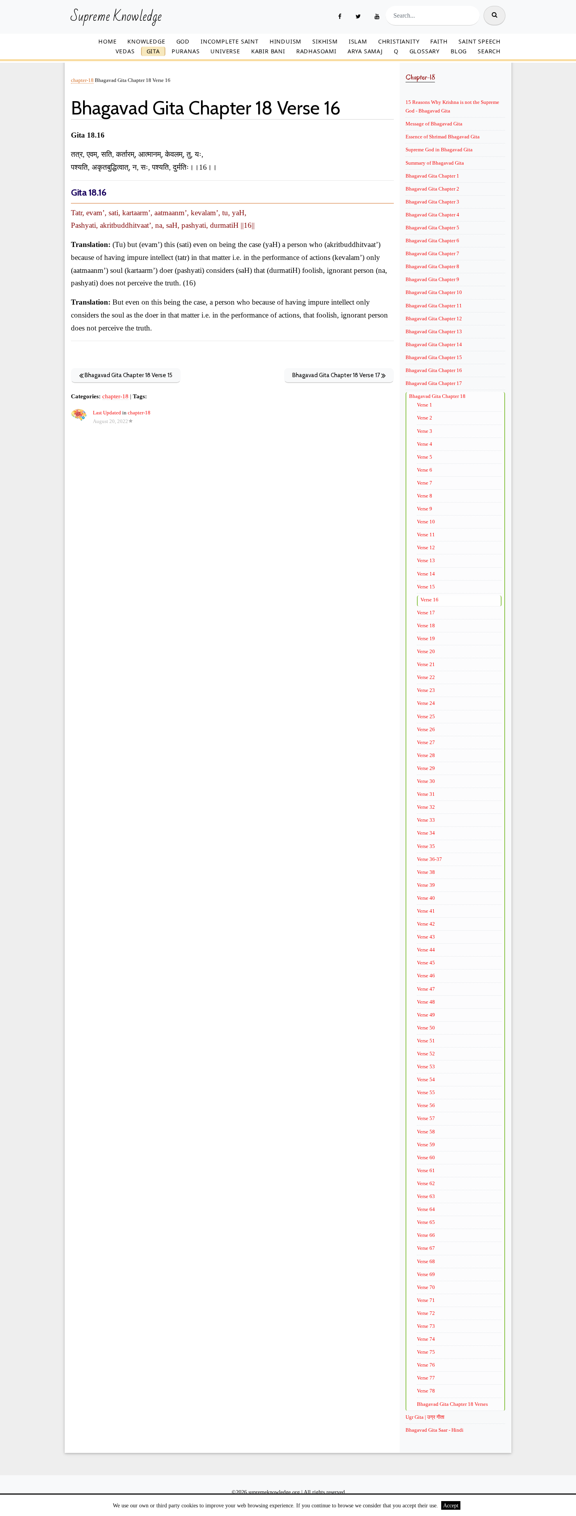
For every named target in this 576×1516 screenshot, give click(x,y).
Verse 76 (426, 1365)
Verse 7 (424, 483)
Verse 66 (426, 1235)
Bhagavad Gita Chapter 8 (432, 266)
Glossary (424, 51)
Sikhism (325, 41)
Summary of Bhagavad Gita (435, 163)
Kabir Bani (268, 51)
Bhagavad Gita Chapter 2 (432, 189)
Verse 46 (426, 976)
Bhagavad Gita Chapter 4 (432, 215)
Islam (358, 41)
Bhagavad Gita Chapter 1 (432, 176)
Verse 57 (426, 1118)
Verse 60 (426, 1157)
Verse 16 (429, 600)
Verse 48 (426, 1002)
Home (107, 41)
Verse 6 (424, 470)
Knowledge (146, 41)
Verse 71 (426, 1300)
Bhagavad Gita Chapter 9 (432, 279)
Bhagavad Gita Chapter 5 (432, 228)
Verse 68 (426, 1261)
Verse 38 (426, 872)
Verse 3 (424, 431)
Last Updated (107, 413)
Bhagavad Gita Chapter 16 (434, 370)
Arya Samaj (365, 51)
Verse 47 (426, 989)
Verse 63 (426, 1196)
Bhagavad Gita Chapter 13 (434, 331)
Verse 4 (424, 444)
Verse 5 (424, 457)
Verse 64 (426, 1209)
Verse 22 (426, 677)
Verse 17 (426, 612)
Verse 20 (426, 651)
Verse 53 (426, 1066)
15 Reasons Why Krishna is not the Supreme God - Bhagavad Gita (452, 106)
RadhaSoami (316, 51)
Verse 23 (426, 690)
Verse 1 (424, 405)
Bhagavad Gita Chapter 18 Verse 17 (336, 375)
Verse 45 (426, 963)
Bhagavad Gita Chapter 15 (434, 357)
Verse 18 (426, 625)
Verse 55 (426, 1092)
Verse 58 (426, 1132)
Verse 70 (426, 1287)
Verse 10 (426, 522)
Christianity (399, 41)
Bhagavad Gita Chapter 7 (432, 253)
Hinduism (285, 41)
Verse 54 (426, 1079)
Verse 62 (426, 1183)
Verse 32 (426, 807)
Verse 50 (426, 1028)
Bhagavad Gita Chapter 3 (432, 202)
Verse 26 (426, 729)
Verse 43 (426, 937)
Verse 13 (426, 560)
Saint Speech (479, 41)
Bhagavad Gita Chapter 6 (432, 240)
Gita (153, 51)
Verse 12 (426, 547)
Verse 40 (426, 898)
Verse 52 (426, 1054)
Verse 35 (426, 846)
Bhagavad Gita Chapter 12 (434, 318)
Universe (225, 51)
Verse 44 (426, 950)
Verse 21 (426, 664)
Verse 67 (426, 1248)
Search (489, 51)
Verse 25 (426, 716)
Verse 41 (426, 911)
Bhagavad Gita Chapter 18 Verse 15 (127, 375)
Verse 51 (426, 1041)
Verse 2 (424, 418)
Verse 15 (426, 587)
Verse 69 (426, 1274)
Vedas (125, 51)
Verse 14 (426, 574)
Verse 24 (426, 703)
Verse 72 (426, 1313)
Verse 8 (424, 496)
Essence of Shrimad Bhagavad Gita (443, 137)
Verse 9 (424, 509)
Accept (450, 1505)
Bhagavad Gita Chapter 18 (437, 396)
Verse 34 (426, 833)
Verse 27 (426, 742)
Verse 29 (426, 768)
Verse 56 (426, 1105)
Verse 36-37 (429, 859)
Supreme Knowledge (116, 16)
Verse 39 (426, 885)
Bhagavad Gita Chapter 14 (434, 344)
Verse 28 (426, 755)
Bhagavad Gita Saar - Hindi (435, 1430)
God (183, 41)
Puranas (186, 51)
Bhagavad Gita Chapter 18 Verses (452, 1404)
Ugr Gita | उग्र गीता (425, 1417)
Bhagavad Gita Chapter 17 (434, 383)
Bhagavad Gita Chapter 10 (434, 292)
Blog (459, 51)
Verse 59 (426, 1144)
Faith (438, 41)
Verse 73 (426, 1326)
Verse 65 (426, 1222)
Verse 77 (426, 1378)
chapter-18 (82, 80)
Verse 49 (426, 1015)
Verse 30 (426, 781)
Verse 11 (426, 534)
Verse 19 (426, 638)
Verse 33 (426, 820)
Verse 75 (426, 1352)
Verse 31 (426, 794)
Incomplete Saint (230, 41)
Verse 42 (426, 924)
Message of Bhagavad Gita (434, 124)
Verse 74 (426, 1339)
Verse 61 (426, 1170)
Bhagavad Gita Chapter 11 (434, 306)
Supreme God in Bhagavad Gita (439, 150)
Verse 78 (426, 1391)
